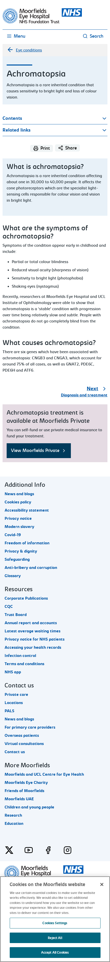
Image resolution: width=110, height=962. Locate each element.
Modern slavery (19, 526)
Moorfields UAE (19, 799)
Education (14, 823)
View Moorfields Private (35, 450)
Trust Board (16, 614)
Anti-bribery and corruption (31, 567)
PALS (9, 711)
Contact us (15, 752)
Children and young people (29, 807)
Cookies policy (18, 502)
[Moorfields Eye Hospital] (42, 22)
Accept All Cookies (55, 952)
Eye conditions (29, 50)
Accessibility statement (27, 510)
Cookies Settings (54, 923)
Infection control (20, 655)
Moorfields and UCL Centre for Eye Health (44, 774)
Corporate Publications (26, 598)
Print (45, 148)
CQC (9, 606)
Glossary (13, 576)
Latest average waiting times (32, 631)
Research (13, 815)
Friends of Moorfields (24, 790)
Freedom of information (27, 543)
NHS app (13, 672)
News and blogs (19, 494)
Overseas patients (22, 735)
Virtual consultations (24, 743)
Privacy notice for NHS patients (34, 639)
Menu (19, 36)
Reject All (55, 938)
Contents (12, 118)
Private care (16, 694)
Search (96, 36)
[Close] (101, 884)
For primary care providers (30, 727)
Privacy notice (18, 518)
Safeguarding (17, 559)
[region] (55, 919)
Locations (14, 702)
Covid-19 (13, 535)
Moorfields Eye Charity (26, 782)
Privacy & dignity (21, 551)
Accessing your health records (33, 647)
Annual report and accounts (31, 623)
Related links (16, 130)
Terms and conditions (24, 664)
